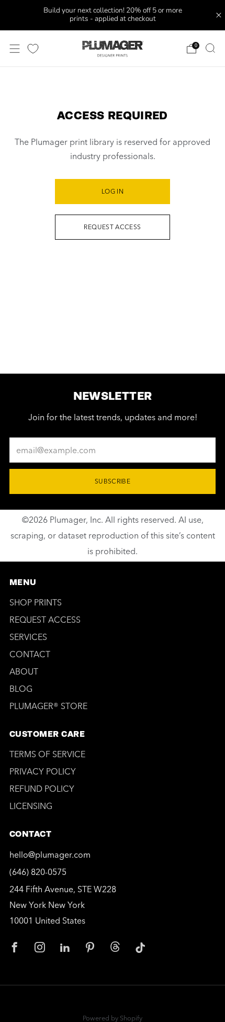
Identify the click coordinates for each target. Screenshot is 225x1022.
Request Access (112, 227)
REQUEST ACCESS (45, 619)
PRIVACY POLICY (42, 771)
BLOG (20, 688)
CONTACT (29, 654)
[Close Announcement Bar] (218, 15)
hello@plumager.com (50, 854)
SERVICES (28, 637)
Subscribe (112, 481)
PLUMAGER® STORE (48, 706)
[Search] (210, 48)
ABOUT (23, 671)
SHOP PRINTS (35, 602)
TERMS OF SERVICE (47, 754)
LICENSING (30, 806)
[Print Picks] (33, 48)
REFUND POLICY (41, 788)
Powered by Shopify (112, 1018)
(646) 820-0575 (37, 872)
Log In (112, 191)
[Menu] (14, 48)
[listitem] (112, 15)
